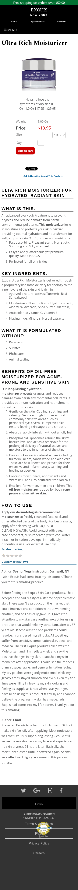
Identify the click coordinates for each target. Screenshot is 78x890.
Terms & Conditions (39, 824)
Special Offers (37, 21)
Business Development (39, 814)
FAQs (39, 833)
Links (39, 804)
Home (14, 21)
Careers (39, 853)
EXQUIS (39, 9)
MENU (12, 30)
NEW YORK (39, 15)
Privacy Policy (39, 843)
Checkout (61, 21)
